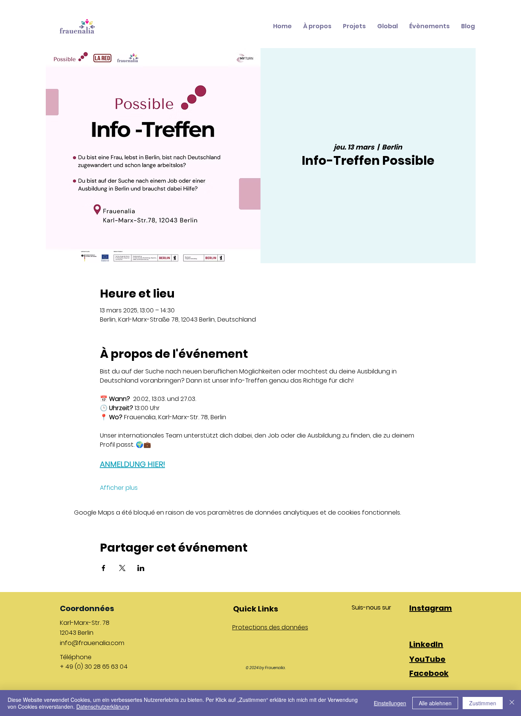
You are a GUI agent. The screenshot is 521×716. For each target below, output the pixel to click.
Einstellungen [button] (390, 703)
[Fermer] (511, 703)
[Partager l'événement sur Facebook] (103, 568)
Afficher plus (119, 488)
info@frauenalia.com (92, 643)
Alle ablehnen (435, 703)
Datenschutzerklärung (102, 706)
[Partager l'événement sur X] (122, 568)
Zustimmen (482, 703)
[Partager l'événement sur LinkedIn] (141, 568)
